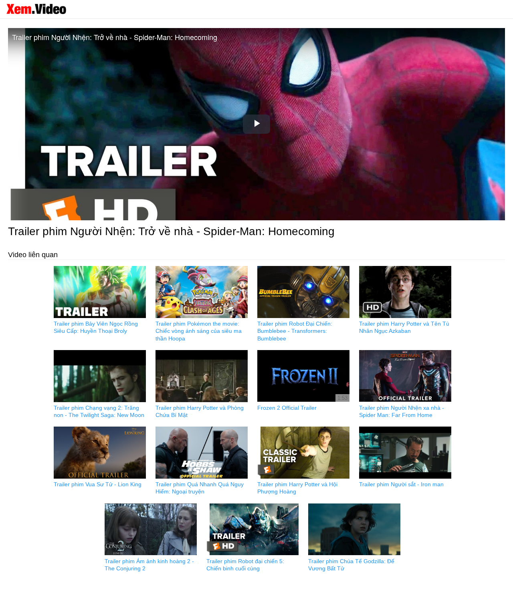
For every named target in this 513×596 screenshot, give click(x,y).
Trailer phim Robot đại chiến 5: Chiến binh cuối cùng (245, 565)
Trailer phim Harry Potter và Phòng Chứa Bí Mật (200, 411)
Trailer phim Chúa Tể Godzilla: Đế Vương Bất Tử (351, 565)
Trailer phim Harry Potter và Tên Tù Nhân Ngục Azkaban (404, 327)
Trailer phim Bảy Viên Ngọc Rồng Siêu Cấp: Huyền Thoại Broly (96, 327)
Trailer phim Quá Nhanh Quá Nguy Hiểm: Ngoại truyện (200, 488)
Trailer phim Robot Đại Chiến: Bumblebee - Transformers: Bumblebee (294, 330)
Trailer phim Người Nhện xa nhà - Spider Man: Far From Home (401, 411)
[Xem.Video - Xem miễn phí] (36, 8)
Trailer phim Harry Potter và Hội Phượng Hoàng (297, 488)
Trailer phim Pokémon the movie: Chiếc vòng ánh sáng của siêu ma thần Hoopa (199, 330)
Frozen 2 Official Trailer (287, 408)
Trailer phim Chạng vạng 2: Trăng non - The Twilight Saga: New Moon (99, 411)
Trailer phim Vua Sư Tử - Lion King (97, 484)
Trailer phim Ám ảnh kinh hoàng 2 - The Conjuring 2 (149, 565)
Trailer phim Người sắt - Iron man (401, 484)
